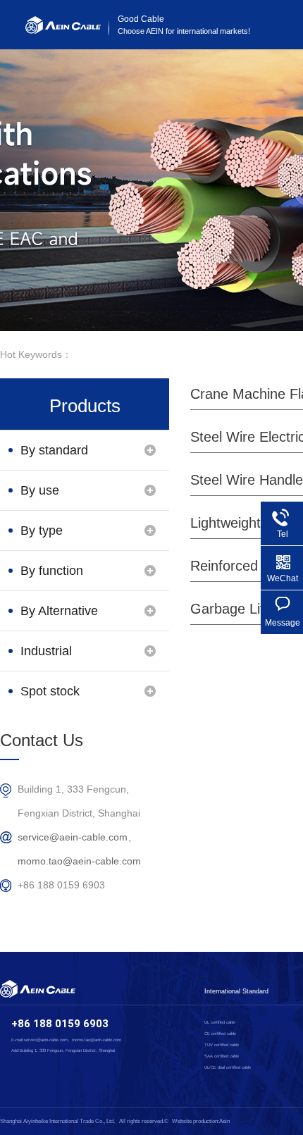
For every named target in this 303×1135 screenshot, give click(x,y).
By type (41, 530)
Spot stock (50, 691)
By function (51, 571)
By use (39, 490)
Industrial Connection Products (52, 657)
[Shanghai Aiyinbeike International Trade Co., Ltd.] (63, 30)
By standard (54, 450)
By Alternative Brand (59, 617)
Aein (224, 1121)
